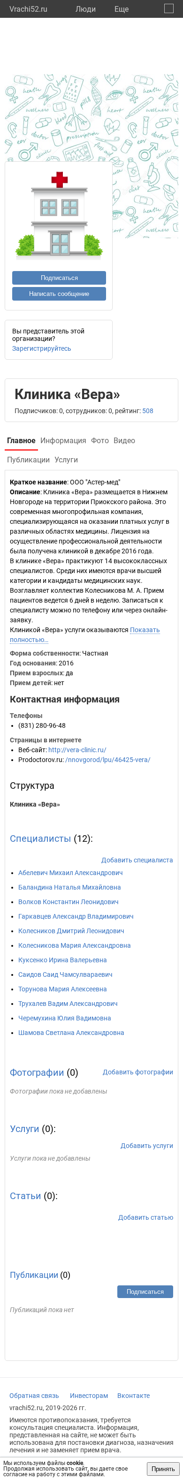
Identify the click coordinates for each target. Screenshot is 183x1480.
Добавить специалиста (137, 860)
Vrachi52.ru (28, 9)
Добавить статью (145, 1217)
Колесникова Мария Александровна (74, 945)
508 (147, 411)
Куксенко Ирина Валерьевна (62, 960)
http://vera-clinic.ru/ (77, 750)
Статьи (25, 1195)
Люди (86, 9)
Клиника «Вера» (35, 804)
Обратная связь (34, 1395)
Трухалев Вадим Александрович (68, 1003)
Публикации (34, 1275)
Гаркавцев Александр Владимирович (76, 916)
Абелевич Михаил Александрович (70, 872)
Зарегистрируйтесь (41, 348)
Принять (163, 1468)
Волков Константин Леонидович (68, 902)
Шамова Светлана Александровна (71, 1032)
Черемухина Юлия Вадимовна (64, 1018)
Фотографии (37, 1072)
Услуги (24, 1128)
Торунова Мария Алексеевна (62, 989)
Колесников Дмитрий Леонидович (71, 931)
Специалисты (40, 838)
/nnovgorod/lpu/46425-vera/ (108, 759)
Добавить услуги (147, 1145)
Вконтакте (133, 1395)
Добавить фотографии (138, 1072)
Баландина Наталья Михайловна (69, 887)
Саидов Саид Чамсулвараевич (65, 974)
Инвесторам (89, 1395)
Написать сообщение (59, 293)
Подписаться (59, 277)
